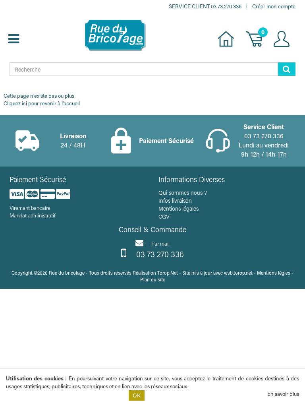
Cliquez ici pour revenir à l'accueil (42, 103)
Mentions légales (178, 208)
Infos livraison (175, 200)
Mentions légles (273, 272)
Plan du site (152, 279)
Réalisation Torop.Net (155, 272)
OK (137, 395)
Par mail (160, 243)
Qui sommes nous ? (182, 192)
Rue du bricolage (67, 272)
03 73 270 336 (159, 254)
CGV (164, 216)
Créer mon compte (273, 6)
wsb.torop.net (238, 272)
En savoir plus (283, 393)
